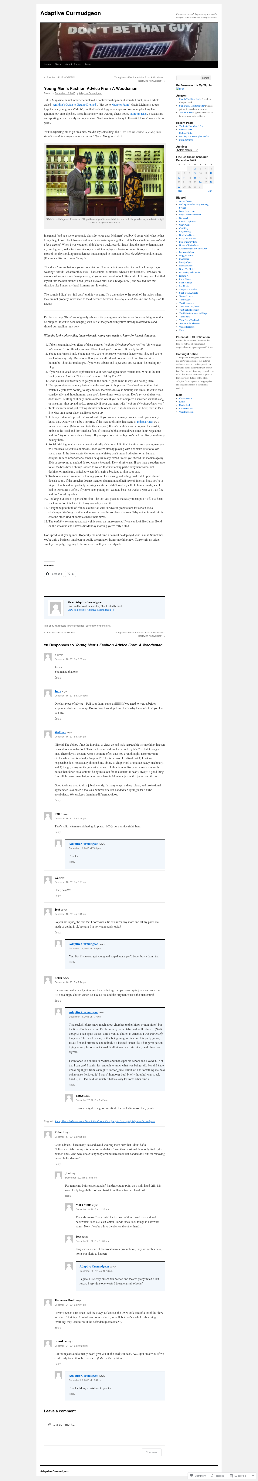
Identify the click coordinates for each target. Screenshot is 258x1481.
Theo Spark (184, 316)
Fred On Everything (188, 241)
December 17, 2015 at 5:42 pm (91, 1100)
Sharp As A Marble (188, 289)
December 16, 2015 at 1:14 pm (70, 736)
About (58, 64)
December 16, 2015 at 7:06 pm (85, 848)
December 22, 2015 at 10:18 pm (96, 1270)
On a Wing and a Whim (189, 272)
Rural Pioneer (185, 279)
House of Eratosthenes (189, 245)
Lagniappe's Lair (186, 251)
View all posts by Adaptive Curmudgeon (90, 609)
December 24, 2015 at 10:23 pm (71, 1345)
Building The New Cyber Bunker (194, 136)
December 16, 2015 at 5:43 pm (70, 913)
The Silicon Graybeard (189, 306)
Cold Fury (183, 228)
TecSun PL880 (185, 112)
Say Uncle (183, 285)
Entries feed (184, 404)
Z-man (182, 330)
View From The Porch (189, 319)
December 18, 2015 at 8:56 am (81, 1177)
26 (211, 182)
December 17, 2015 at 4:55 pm (70, 1136)
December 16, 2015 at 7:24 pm (70, 982)
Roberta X (183, 275)
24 (200, 182)
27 (179, 186)
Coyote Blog (185, 231)
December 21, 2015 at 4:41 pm (70, 1304)
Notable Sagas (73, 64)
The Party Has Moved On (191, 126)
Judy (58, 691)
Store (87, 64)
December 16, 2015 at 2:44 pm (70, 818)
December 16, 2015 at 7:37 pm (85, 1016)
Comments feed (186, 408)
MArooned (184, 258)
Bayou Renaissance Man (190, 214)
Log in (182, 401)
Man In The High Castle (190, 98)
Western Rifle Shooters (189, 323)
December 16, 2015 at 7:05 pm (85, 948)
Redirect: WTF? (186, 129)
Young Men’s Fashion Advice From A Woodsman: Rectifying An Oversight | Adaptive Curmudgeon (105, 1121)
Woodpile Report (186, 326)
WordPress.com (186, 411)
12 (211, 173)
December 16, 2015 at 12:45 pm (71, 695)
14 (184, 177)
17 (200, 177)
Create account (185, 398)
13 (179, 177)
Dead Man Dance (187, 234)
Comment (152, 1452)
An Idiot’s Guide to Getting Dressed (74, 104)
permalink (105, 625)
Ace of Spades (185, 200)
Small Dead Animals (188, 292)
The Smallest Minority (189, 309)
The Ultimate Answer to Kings (193, 313)
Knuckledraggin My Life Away (193, 248)
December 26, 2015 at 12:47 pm (85, 1380)
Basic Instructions (187, 211)
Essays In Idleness (187, 238)
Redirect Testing (186, 132)
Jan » (211, 190)
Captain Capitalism (187, 221)
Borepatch (183, 217)
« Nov (179, 190)
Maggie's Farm (186, 255)
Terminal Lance (186, 296)
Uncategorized (76, 625)
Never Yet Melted (187, 268)
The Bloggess (185, 299)
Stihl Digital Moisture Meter (192, 105)
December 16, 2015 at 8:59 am (70, 659)
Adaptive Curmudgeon (70, 13)
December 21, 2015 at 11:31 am (92, 1241)
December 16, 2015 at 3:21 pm (70, 882)
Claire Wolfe (184, 224)
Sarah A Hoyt (185, 282)
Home (47, 64)
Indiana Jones (145, 421)
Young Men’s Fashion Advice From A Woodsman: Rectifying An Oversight (139, 79)
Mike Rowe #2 (186, 139)
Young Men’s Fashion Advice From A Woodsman (90, 88)
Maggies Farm (120, 104)
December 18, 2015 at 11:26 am (92, 1209)
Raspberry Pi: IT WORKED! (59, 77)
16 (195, 177)
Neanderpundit (185, 265)
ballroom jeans (138, 113)
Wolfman (60, 732)
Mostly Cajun (185, 262)
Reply (58, 677)
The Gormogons (186, 302)
